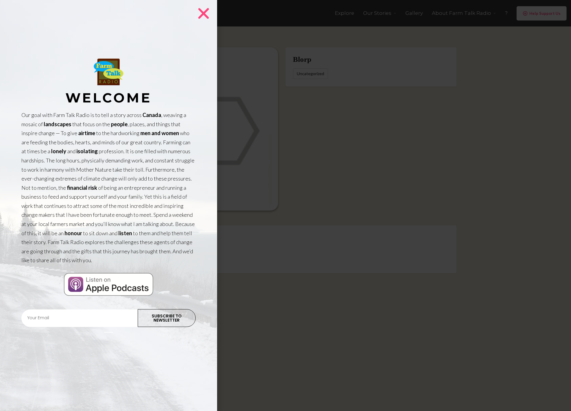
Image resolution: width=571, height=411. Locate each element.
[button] (203, 13)
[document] (285, 205)
